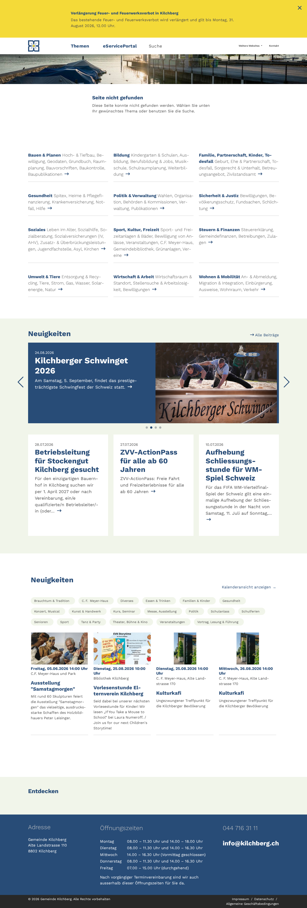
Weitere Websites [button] (249, 45)
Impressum (241, 899)
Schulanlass (220, 611)
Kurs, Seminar (124, 611)
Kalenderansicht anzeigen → (249, 587)
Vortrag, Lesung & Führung (217, 622)
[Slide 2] (151, 427)
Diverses (126, 601)
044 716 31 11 (240, 828)
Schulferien (251, 611)
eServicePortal (120, 46)
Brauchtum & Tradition (51, 601)
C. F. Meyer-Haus (95, 601)
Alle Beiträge (266, 335)
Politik (193, 611)
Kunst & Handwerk (86, 611)
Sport (64, 622)
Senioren (41, 622)
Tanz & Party (90, 622)
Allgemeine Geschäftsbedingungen (252, 904)
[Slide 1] (147, 427)
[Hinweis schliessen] (299, 8)
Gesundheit (231, 601)
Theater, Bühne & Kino (130, 622)
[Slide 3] (156, 427)
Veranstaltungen (172, 622)
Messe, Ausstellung (161, 611)
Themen (80, 46)
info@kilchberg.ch (251, 843)
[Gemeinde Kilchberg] (46, 46)
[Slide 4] (160, 427)
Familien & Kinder (196, 601)
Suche (155, 46)
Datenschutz (264, 899)
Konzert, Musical (47, 611)
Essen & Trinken (158, 601)
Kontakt (274, 45)
